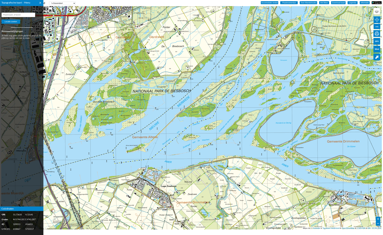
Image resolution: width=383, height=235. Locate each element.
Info (377, 27)
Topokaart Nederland (331, 228)
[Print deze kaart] (376, 33)
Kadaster (316, 228)
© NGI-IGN (361, 228)
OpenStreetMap (348, 228)
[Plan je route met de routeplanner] (376, 57)
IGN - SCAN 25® (374, 228)
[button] (376, 11)
